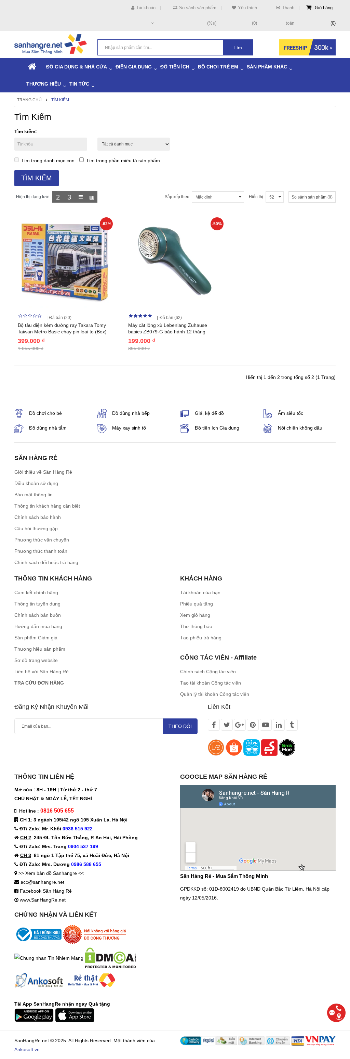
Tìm (237, 47)
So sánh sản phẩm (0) (312, 197)
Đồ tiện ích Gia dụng (217, 428)
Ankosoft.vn (27, 1049)
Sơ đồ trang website (36, 660)
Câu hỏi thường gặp (36, 528)
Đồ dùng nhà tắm (48, 428)
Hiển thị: (256, 196)
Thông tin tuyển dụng (37, 604)
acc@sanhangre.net (42, 882)
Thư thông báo (196, 626)
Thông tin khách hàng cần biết (47, 506)
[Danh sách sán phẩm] (80, 197)
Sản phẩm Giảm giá (35, 637)
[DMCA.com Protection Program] (110, 957)
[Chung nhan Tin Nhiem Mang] (48, 957)
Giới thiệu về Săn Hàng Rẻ (43, 472)
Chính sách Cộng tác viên (208, 671)
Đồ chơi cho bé (45, 413)
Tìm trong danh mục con (48, 160)
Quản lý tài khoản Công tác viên (214, 694)
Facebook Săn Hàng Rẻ (46, 891)
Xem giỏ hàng (195, 615)
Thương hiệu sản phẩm (39, 649)
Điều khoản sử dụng (36, 483)
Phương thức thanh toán (40, 551)
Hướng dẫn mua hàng (38, 626)
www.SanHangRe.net (43, 900)
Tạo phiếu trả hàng (200, 637)
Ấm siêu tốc (290, 413)
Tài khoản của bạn (200, 592)
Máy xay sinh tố (129, 428)
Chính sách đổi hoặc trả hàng (46, 562)
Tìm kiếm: (25, 131)
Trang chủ (29, 100)
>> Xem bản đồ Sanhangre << (51, 873)
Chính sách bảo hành (37, 517)
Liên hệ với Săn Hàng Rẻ (41, 671)
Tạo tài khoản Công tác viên (210, 683)
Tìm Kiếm (60, 100)
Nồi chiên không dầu (300, 428)
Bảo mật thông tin (33, 494)
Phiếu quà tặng (196, 604)
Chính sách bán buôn (37, 615)
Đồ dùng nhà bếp (131, 413)
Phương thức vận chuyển (41, 540)
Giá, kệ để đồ (209, 413)
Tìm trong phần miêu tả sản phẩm (123, 160)
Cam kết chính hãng (36, 592)
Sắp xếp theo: (177, 196)
